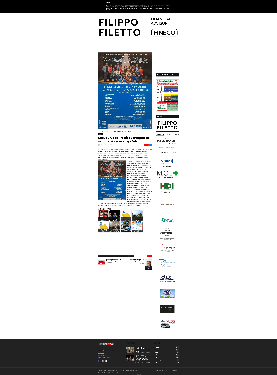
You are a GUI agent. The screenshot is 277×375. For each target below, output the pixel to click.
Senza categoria (158, 360)
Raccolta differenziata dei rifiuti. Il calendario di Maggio (114, 261)
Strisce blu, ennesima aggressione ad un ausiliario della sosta (142, 350)
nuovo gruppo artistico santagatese (108, 255)
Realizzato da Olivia (139, 374)
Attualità (137, 355)
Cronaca (137, 347)
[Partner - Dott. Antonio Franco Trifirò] (167, 263)
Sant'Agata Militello (123, 255)
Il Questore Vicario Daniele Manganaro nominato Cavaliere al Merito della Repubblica (142, 359)
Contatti (156, 370)
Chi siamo (161, 370)
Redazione (103, 144)
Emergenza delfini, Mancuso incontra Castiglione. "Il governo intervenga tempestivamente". (136, 261)
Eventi (103, 131)
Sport (156, 362)
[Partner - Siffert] (167, 220)
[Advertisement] (125, 243)
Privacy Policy (168, 370)
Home (99, 131)
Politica (156, 357)
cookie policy (149, 6)
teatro (131, 255)
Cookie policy (175, 370)
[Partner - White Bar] (167, 278)
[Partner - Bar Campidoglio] (167, 204)
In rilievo (142, 347)
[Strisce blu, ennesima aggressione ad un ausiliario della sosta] (130, 350)
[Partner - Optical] (167, 234)
